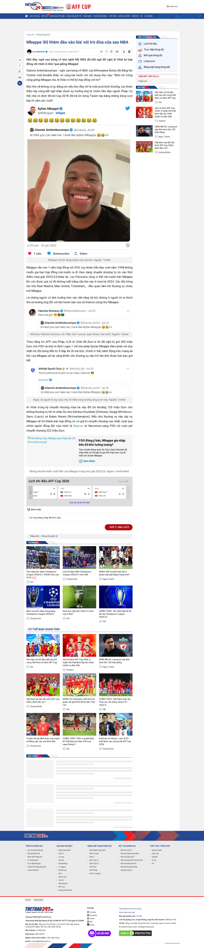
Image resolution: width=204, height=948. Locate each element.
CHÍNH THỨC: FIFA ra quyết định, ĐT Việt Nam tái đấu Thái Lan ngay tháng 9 (79, 741)
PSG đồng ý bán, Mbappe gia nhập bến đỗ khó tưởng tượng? (103, 450)
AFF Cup (62, 887)
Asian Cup (62, 877)
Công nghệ (38, 900)
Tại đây (139, 916)
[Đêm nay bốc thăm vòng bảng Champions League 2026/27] (43, 597)
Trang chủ (30, 35)
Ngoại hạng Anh (65, 850)
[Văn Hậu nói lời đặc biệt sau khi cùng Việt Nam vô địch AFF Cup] (43, 645)
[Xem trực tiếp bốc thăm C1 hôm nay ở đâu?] (79, 597)
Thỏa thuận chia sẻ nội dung (130, 909)
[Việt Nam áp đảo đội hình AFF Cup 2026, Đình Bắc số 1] (43, 684)
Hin (31, 582)
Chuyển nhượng (100, 16)
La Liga (61, 857)
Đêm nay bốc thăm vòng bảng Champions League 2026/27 (40, 612)
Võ (153, 863)
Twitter (92, 919)
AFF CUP (44, 16)
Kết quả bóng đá (33, 853)
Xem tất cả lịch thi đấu (79, 502)
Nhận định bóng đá (34, 857)
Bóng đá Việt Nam (57, 16)
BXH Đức (93, 867)
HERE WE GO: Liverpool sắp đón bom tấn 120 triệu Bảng (114, 661)
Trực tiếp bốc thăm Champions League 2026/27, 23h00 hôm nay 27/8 (42, 574)
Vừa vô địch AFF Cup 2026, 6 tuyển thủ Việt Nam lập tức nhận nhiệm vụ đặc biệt (78, 662)
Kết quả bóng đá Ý (127, 857)
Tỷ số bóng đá (32, 860)
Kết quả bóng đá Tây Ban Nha (132, 860)
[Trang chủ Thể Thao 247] (26, 16)
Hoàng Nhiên (36, 706)
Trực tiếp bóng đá (34, 863)
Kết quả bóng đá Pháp (129, 867)
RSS (91, 922)
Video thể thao (33, 870)
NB (104, 709)
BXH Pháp (93, 870)
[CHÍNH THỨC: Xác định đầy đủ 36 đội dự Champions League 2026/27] (116, 597)
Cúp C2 (61, 880)
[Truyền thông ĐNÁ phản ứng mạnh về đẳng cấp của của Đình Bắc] (43, 724)
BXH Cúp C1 (94, 860)
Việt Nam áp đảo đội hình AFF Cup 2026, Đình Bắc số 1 (43, 700)
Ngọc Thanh (108, 579)
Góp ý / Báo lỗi (118, 527)
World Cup (62, 870)
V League (62, 867)
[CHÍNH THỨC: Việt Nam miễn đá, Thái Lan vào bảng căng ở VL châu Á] (116, 684)
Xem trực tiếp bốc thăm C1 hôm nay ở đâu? (78, 612)
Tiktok (91, 925)
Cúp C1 (61, 853)
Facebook (93, 915)
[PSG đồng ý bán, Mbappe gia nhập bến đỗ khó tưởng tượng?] (52, 450)
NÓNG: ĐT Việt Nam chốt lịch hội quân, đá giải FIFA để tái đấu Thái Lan (79, 702)
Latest (27, 900)
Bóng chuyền (124, 16)
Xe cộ (154, 860)
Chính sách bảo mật (127, 912)
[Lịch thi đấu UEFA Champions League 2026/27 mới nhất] (79, 557)
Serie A (61, 860)
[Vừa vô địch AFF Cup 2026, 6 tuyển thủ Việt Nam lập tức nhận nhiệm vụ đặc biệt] (79, 645)
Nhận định (87, 16)
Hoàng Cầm (72, 579)
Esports (135, 16)
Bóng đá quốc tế (74, 16)
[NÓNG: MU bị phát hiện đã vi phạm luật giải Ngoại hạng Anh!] (116, 557)
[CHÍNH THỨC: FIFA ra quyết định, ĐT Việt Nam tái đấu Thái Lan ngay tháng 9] (79, 724)
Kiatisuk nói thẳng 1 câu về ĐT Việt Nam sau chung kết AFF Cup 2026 (115, 741)
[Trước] (30, 492)
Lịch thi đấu (35, 16)
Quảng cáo (173, 6)
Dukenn (70, 670)
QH (68, 709)
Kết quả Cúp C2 (126, 870)
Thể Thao (113, 16)
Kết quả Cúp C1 (126, 850)
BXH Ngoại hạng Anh (98, 850)
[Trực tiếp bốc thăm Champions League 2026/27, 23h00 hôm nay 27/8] (43, 557)
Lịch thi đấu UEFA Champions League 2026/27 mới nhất (77, 573)
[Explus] (79, 514)
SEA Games (63, 883)
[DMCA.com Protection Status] (136, 933)
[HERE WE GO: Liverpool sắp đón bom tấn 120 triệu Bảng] (116, 645)
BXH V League (95, 873)
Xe (142, 16)
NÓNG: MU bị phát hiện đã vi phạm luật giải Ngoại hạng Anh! (114, 573)
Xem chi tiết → (124, 481)
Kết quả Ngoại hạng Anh (130, 853)
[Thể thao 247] (43, 6)
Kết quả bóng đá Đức (128, 863)
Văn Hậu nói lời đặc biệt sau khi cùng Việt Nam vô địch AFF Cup (41, 661)
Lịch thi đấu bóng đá (35, 850)
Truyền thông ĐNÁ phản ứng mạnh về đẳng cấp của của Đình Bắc (43, 740)
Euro (60, 873)
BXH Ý (92, 857)
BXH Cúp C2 (94, 863)
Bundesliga (63, 863)
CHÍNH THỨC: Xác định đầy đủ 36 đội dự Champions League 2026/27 (115, 614)
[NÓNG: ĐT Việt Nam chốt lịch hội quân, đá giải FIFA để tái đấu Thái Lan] (79, 684)
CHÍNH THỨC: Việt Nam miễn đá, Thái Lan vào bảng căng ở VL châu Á (115, 702)
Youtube (92, 912)
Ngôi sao (143, 81)
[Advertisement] (102, 25)
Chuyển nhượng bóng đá (36, 867)
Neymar (78, 426)
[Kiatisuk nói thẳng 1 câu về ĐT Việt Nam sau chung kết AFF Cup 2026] (116, 724)
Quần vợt (155, 853)
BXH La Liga (94, 853)
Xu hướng (148, 16)
